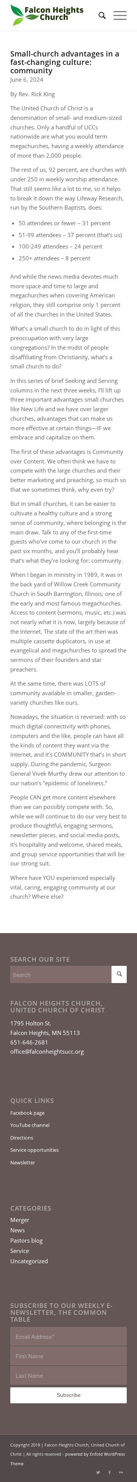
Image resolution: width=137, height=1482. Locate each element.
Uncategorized (29, 1261)
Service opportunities (34, 1149)
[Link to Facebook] (109, 1472)
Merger (19, 1220)
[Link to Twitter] (98, 1472)
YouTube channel (29, 1125)
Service (19, 1250)
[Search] (98, 15)
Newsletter (22, 1162)
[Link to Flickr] (121, 1472)
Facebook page (27, 1112)
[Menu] (116, 15)
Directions (21, 1137)
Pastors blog (26, 1240)
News (17, 1230)
